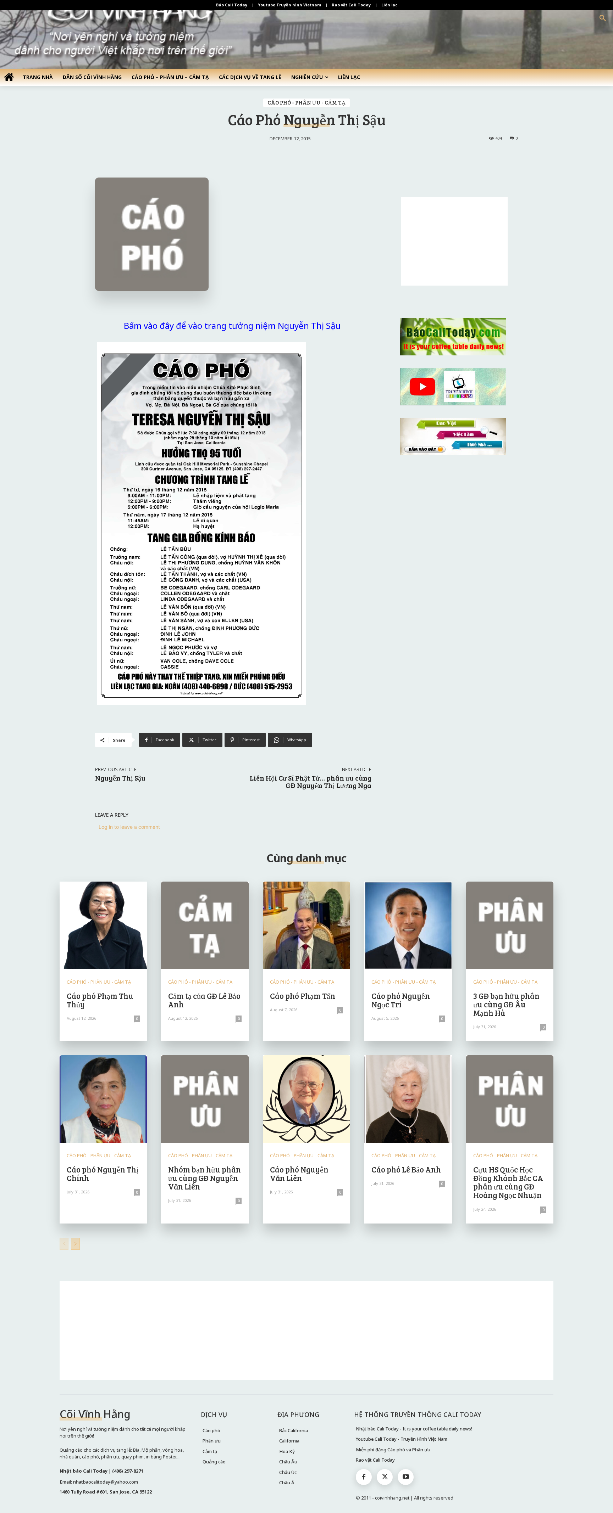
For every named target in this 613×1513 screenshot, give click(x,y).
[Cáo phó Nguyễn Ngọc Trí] (408, 925)
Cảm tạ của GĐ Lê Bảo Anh (204, 999)
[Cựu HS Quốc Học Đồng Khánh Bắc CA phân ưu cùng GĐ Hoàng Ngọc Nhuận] (509, 1098)
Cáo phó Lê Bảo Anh (406, 1169)
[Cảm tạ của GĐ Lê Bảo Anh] (204, 925)
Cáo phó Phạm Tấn (302, 995)
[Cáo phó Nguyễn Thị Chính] (103, 1098)
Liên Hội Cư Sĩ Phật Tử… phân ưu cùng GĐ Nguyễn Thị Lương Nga (310, 781)
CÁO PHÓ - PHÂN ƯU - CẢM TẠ (306, 102)
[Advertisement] (454, 241)
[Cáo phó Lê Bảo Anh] (408, 1098)
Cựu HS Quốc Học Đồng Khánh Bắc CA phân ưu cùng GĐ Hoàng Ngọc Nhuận (508, 1182)
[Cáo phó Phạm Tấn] (306, 925)
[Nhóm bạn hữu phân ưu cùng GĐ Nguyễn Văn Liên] (204, 1098)
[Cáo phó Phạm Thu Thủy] (103, 925)
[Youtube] (406, 1477)
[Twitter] (385, 1477)
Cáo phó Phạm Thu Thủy (100, 999)
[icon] (9, 77)
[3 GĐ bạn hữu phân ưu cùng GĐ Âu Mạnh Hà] (509, 925)
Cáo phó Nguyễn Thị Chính (102, 1173)
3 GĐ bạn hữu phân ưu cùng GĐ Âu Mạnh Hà (506, 1004)
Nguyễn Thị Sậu (120, 778)
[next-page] (75, 1244)
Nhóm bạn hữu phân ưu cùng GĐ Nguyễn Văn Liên (204, 1178)
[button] (602, 18)
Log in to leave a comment (129, 827)
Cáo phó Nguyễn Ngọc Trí (400, 999)
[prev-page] (64, 1244)
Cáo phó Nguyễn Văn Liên (299, 1173)
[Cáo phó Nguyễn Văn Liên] (306, 1098)
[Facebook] (364, 1477)
